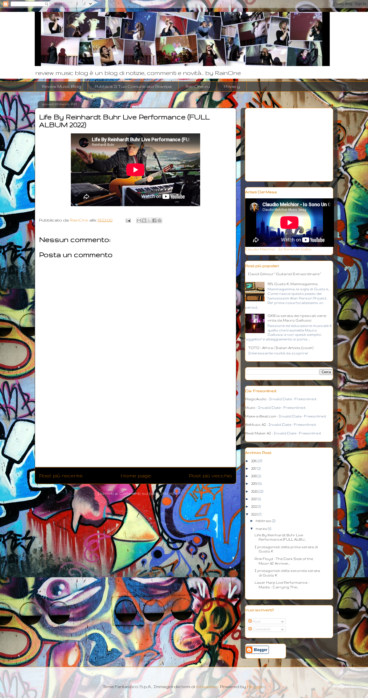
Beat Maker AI (258, 433)
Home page (136, 475)
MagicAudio (255, 399)
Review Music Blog (61, 86)
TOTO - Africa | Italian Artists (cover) (280, 348)
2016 (254, 461)
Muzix (250, 407)
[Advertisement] (135, 425)
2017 (254, 468)
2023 (254, 514)
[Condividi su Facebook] (154, 220)
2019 (254, 483)
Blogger (256, 686)
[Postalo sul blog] (144, 220)
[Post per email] (127, 220)
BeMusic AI (255, 424)
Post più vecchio (210, 475)
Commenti (261, 629)
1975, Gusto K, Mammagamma (293, 284)
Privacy (232, 86)
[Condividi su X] (149, 220)
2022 (254, 506)
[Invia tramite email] (139, 220)
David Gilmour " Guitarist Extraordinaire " (284, 274)
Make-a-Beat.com (260, 416)
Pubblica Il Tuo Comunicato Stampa (133, 86)
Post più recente (61, 475)
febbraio (264, 521)
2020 (254, 491)
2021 (254, 499)
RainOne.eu (198, 86)
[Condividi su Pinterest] (159, 220)
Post (256, 621)
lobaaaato (207, 686)
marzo (262, 528)
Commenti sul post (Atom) (146, 493)
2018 (254, 476)
